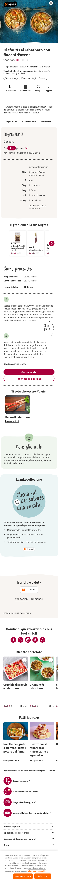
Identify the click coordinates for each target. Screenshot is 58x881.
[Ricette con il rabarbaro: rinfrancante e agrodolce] (42, 742)
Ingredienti (11, 121)
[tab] (29, 826)
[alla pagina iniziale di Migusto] (10, 3)
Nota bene (27, 148)
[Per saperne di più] (17, 419)
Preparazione (29, 121)
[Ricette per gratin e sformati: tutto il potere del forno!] (15, 742)
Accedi (31, 549)
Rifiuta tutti (42, 876)
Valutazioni (46, 121)
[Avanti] (51, 243)
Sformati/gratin (27, 78)
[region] (29, 866)
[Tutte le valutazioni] (10, 60)
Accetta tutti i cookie (22, 876)
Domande (37, 599)
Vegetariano (10, 78)
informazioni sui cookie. (37, 871)
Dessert (42, 78)
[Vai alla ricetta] (15, 682)
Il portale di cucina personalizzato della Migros (24, 770)
